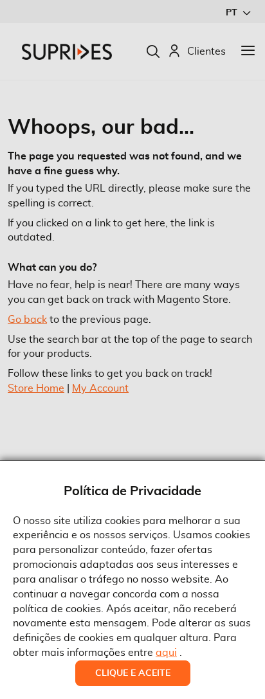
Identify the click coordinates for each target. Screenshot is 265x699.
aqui (166, 653)
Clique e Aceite (132, 673)
